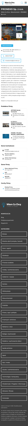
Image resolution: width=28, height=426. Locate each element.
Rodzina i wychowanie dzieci (11, 341)
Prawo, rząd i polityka (9, 312)
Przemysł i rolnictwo (9, 319)
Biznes (4, 234)
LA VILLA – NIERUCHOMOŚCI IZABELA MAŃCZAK (17, 123)
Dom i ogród (6, 248)
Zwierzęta (5, 398)
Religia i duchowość (9, 334)
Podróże (5, 305)
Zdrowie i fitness (7, 391)
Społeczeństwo (7, 348)
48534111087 (8, 56)
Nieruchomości (7, 45)
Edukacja (5, 255)
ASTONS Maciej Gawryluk (15, 111)
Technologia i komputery (10, 377)
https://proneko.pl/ (12, 100)
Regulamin (4, 223)
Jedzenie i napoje (8, 277)
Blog (2, 217)
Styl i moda (6, 362)
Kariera (4, 284)
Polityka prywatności (7, 220)
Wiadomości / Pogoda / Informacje (13, 384)
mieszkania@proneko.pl (12, 60)
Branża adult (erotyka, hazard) (12, 241)
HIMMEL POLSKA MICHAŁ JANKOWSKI (17, 133)
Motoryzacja (6, 291)
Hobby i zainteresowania (10, 270)
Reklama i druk (7, 327)
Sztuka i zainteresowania (10, 369)
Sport (4, 355)
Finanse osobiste (7, 262)
